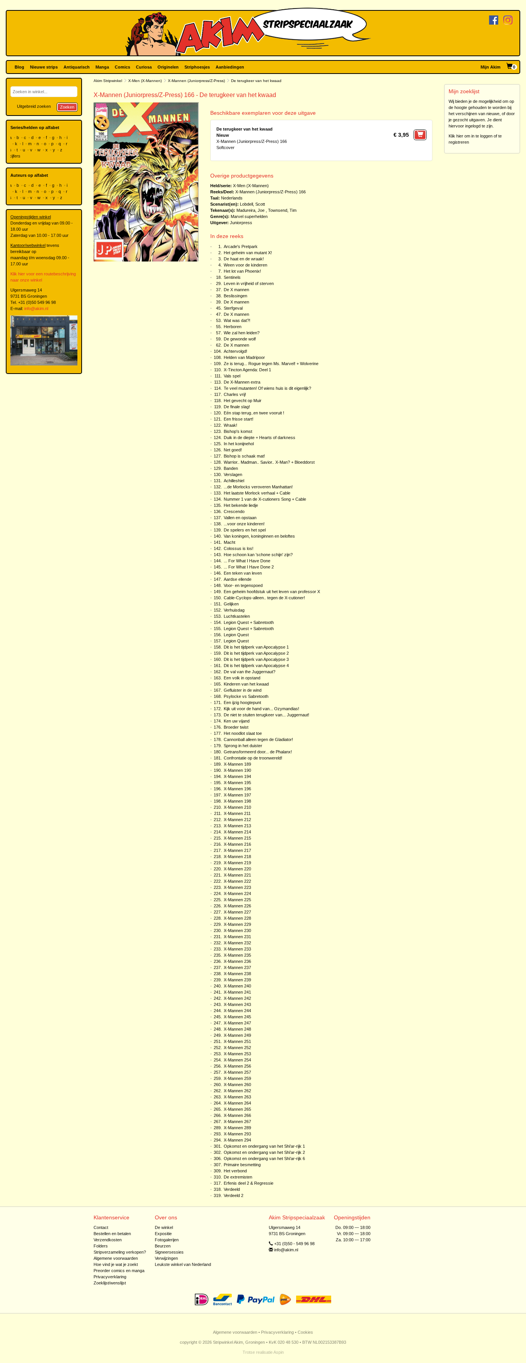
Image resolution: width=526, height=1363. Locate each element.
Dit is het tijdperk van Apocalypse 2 (256, 653)
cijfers (15, 156)
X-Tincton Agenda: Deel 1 (247, 369)
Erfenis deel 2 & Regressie (248, 1183)
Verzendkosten (108, 1239)
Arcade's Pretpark (241, 246)
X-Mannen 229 (237, 924)
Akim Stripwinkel (108, 81)
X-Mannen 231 (237, 936)
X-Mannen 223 (237, 887)
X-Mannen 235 (237, 955)
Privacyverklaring (110, 1276)
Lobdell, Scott (252, 204)
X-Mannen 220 (237, 869)
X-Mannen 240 (237, 986)
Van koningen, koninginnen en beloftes (259, 536)
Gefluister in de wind (242, 690)
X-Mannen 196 (237, 788)
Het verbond (235, 1171)
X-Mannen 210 (237, 807)
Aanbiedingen (230, 67)
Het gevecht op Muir (242, 400)
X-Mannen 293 (237, 1134)
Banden (231, 468)
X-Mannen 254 (237, 1060)
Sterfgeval (233, 308)
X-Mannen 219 (237, 862)
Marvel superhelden (249, 216)
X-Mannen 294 (237, 1140)
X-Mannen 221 (237, 875)
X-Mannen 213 (237, 825)
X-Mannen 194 (237, 776)
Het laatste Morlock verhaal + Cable (257, 493)
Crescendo (234, 511)
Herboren (232, 326)
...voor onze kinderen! (244, 523)
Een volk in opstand (242, 678)
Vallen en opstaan (240, 517)
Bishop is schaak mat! (244, 456)
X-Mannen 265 (237, 1109)
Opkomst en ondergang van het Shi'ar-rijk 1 (264, 1146)
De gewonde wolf (240, 339)
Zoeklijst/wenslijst (110, 1283)
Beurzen (163, 1246)
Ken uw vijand (237, 721)
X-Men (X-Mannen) (145, 81)
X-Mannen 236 (237, 961)
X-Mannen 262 (237, 1090)
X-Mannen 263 (237, 1097)
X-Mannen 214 (237, 832)
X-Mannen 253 (237, 1053)
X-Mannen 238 (237, 973)
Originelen (168, 67)
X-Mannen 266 (237, 1115)
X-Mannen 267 (237, 1121)
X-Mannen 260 (237, 1084)
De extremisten (238, 1177)
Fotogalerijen (167, 1239)
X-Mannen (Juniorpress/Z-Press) (196, 81)
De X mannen (236, 289)
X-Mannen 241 (237, 992)
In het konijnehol (239, 443)
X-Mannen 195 (237, 782)
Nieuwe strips (44, 67)
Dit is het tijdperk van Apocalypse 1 (256, 647)
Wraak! (230, 425)
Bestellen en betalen (112, 1233)
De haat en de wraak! (244, 259)
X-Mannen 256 (237, 1066)
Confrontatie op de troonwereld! (253, 758)
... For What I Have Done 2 (249, 567)
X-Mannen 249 (237, 1035)
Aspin (278, 1352)
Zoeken (67, 107)
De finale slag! (237, 406)
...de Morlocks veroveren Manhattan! (258, 487)
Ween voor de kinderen (245, 265)
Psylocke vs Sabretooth (246, 696)
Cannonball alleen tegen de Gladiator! (258, 739)
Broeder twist (236, 727)
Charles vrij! (235, 394)
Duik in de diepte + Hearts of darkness (259, 437)
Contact (101, 1227)
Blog (19, 67)
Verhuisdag (234, 610)
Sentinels (232, 277)
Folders (101, 1246)
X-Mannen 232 (237, 943)
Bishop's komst (238, 431)
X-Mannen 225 (237, 899)
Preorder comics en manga (119, 1270)
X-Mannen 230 (237, 930)
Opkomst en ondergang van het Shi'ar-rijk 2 (264, 1152)
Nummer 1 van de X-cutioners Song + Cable (265, 499)
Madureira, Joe (250, 210)
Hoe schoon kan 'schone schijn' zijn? (258, 554)
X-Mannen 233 (237, 949)
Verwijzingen (166, 1258)
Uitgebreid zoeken (34, 106)
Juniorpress (241, 222)
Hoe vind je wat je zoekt (116, 1264)
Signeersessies (169, 1252)
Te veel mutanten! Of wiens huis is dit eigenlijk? (267, 388)
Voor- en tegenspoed (243, 585)
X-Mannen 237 (237, 967)
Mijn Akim (491, 67)
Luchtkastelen (237, 616)
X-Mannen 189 (237, 764)
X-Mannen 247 (237, 1023)
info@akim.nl (36, 308)
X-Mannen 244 (237, 1010)
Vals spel (232, 376)
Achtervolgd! (235, 351)
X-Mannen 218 (237, 856)
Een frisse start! (238, 419)
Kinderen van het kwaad (246, 684)
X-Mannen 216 (237, 844)
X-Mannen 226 (237, 906)
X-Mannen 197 (237, 795)
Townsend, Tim (282, 210)
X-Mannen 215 (237, 838)
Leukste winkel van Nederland (183, 1264)
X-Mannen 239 (237, 979)
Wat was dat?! (237, 320)
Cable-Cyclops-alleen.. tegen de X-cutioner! (264, 597)
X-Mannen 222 (237, 881)
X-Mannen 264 (237, 1103)
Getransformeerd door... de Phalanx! (258, 751)
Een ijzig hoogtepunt (242, 702)
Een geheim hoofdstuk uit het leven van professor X (272, 591)
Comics (122, 67)
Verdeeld (232, 1189)
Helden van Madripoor (244, 357)
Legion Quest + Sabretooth (249, 622)
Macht (229, 542)
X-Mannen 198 (237, 801)
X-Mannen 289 (237, 1127)
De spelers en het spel (245, 530)
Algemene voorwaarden (116, 1258)
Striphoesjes (197, 67)
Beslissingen (235, 295)
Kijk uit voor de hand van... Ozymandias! (261, 708)
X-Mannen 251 (237, 1041)
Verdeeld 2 (233, 1195)
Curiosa (144, 67)
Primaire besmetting (242, 1164)
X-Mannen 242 (237, 998)
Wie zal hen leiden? (242, 332)
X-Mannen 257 (237, 1072)
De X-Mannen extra (242, 382)
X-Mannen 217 (237, 850)
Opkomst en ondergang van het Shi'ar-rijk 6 (264, 1158)
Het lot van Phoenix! (242, 271)
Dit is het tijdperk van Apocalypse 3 (256, 659)
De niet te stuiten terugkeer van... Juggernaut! (266, 715)
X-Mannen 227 (237, 912)
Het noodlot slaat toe (243, 733)
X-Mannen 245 (237, 1016)
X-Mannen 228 (237, 918)
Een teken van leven (243, 573)
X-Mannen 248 (237, 1029)
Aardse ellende (237, 579)
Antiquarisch (77, 67)
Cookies (305, 1332)
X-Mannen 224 (237, 893)
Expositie (163, 1233)
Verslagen (233, 474)
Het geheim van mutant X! (248, 252)
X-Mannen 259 (237, 1078)
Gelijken (231, 604)
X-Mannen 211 (237, 813)
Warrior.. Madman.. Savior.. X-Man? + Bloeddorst (269, 462)
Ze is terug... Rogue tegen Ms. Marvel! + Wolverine (271, 363)
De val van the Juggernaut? (249, 671)
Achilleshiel (234, 480)
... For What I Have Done (247, 560)
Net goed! (233, 450)
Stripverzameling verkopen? (120, 1252)
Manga (102, 67)
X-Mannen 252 (237, 1047)
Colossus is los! (238, 548)
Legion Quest (236, 634)
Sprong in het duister (243, 745)
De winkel (164, 1227)
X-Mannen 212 (237, 819)
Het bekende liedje (241, 505)
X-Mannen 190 (237, 770)
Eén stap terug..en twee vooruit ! (254, 413)
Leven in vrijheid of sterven (249, 283)
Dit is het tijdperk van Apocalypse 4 (256, 665)
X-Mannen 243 (237, 1004)
